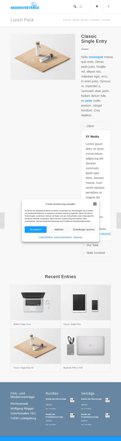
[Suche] (73, 6)
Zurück (17, 56)
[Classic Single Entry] (85, 302)
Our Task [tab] (92, 245)
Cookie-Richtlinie (46, 237)
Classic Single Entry (72, 324)
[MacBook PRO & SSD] (85, 346)
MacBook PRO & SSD (73, 368)
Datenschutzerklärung (63, 237)
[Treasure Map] (118, 220)
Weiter (68, 56)
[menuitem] (73, 6)
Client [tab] (90, 126)
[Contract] (2, 220)
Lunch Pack (22, 19)
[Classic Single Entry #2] (35, 346)
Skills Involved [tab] (95, 252)
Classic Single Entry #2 (23, 368)
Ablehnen (58, 229)
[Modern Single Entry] (35, 302)
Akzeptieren (35, 229)
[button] (94, 203)
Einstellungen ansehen (84, 229)
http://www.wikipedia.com (102, 233)
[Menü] (80, 7)
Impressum (77, 237)
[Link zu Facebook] (108, 6)
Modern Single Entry (22, 324)
